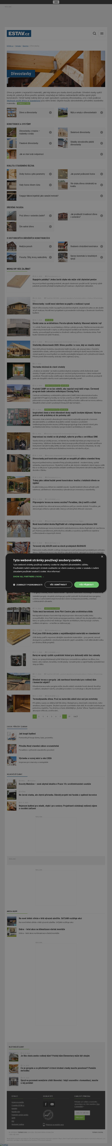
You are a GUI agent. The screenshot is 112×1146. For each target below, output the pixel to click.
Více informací (53, 571)
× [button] (102, 557)
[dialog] (56, 573)
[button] (56, 576)
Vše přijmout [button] (86, 584)
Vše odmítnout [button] (58, 584)
